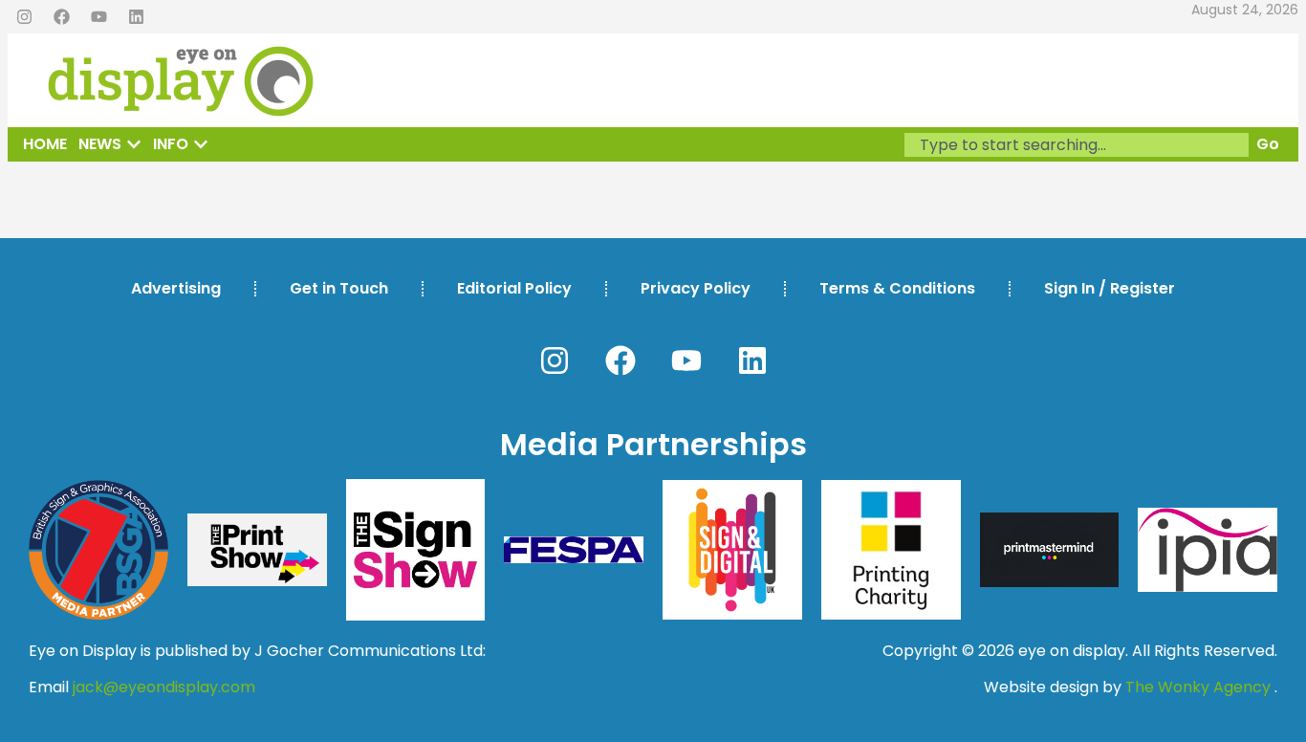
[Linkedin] (136, 17)
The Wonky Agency (1198, 687)
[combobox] (1076, 145)
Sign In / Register (1109, 288)
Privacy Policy (696, 288)
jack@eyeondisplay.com (164, 687)
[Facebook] (61, 17)
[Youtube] (98, 17)
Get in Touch (339, 288)
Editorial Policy (514, 288)
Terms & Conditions (897, 288)
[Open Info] (200, 144)
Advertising (176, 288)
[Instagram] (24, 17)
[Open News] (133, 144)
